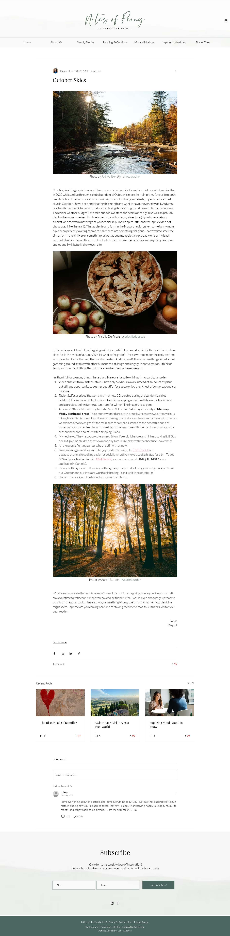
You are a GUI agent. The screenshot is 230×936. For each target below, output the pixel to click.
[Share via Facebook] (54, 653)
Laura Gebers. (125, 930)
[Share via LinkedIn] (70, 653)
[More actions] (175, 71)
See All (191, 682)
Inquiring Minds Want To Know (166, 725)
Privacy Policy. (141, 922)
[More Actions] (175, 794)
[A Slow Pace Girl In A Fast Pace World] (115, 702)
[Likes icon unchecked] (63, 816)
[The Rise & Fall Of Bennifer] (60, 702)
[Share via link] (79, 653)
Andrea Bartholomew (133, 927)
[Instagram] (226, 21)
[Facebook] (118, 903)
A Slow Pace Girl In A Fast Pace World (112, 725)
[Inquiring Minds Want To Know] (169, 702)
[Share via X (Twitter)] (62, 653)
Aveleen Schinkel (111, 927)
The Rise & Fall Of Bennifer (58, 723)
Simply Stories (60, 642)
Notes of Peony (115, 18)
